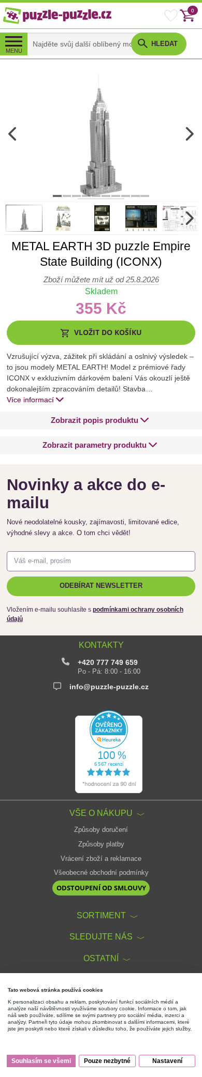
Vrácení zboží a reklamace (101, 858)
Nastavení (167, 1061)
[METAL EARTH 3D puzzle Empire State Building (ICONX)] (100, 134)
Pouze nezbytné (107, 1061)
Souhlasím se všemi (41, 1061)
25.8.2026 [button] (101, 279)
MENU (14, 51)
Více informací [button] (30, 400)
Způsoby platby (101, 844)
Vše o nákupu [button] (101, 812)
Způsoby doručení (101, 829)
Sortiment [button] (101, 915)
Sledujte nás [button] (101, 936)
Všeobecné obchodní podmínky (101, 872)
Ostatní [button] (101, 958)
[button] (101, 333)
